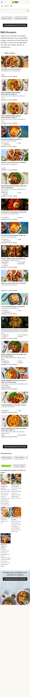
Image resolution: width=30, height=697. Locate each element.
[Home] (2, 6)
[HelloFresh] (15, 2)
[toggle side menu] (2, 2)
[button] (7, 18)
